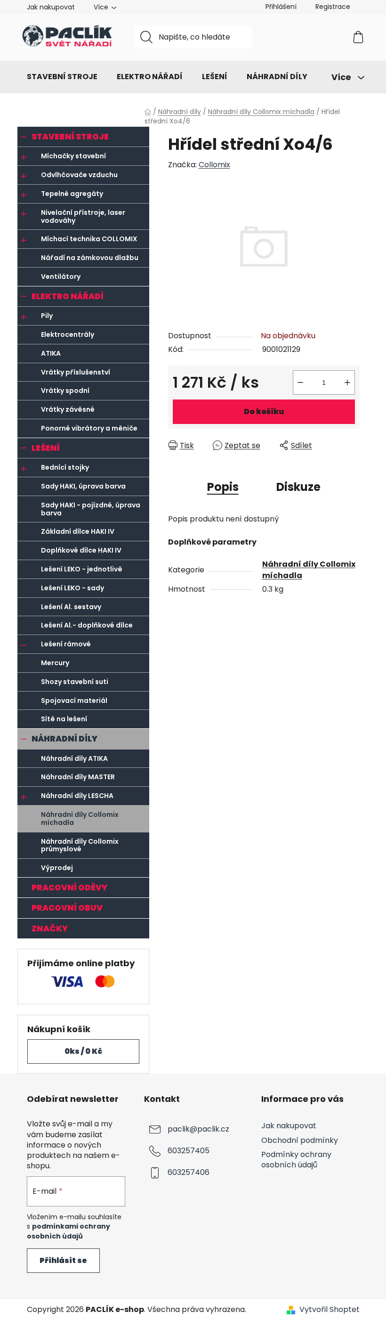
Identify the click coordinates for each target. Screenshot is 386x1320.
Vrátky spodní (65, 390)
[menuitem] (62, 76)
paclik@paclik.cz (198, 1129)
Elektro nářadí (68, 296)
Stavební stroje (70, 136)
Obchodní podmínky (299, 1140)
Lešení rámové (66, 644)
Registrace (332, 6)
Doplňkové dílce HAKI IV (81, 550)
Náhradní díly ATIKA (74, 758)
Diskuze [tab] (298, 487)
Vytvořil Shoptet (329, 1309)
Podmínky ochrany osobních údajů (296, 1159)
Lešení (46, 448)
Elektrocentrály (67, 334)
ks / (83, 1051)
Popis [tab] (223, 487)
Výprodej (57, 867)
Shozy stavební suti (74, 681)
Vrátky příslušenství (75, 372)
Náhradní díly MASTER (78, 777)
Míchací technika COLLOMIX (89, 239)
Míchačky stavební (73, 156)
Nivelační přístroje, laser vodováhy (83, 216)
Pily (47, 315)
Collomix (214, 164)
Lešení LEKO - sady (72, 588)
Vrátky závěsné (68, 409)
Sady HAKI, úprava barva (83, 486)
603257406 (188, 1172)
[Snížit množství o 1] (300, 382)
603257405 (188, 1151)
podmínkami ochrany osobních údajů (68, 1231)
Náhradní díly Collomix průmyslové (80, 845)
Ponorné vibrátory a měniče (89, 428)
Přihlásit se (63, 1260)
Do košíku (264, 411)
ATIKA (51, 353)
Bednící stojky (65, 467)
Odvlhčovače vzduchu (79, 174)
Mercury (55, 663)
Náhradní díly (64, 738)
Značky (50, 928)
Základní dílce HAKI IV (77, 531)
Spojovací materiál (74, 700)
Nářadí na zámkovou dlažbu (89, 257)
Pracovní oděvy (69, 887)
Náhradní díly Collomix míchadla (80, 818)
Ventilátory (60, 276)
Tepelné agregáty (72, 193)
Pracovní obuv (67, 907)
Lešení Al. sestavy (71, 606)
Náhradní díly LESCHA (77, 795)
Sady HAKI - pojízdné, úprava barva (90, 509)
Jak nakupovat (51, 7)
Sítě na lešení (64, 719)
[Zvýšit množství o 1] (347, 382)
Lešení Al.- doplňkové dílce (87, 625)
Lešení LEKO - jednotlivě (81, 569)
